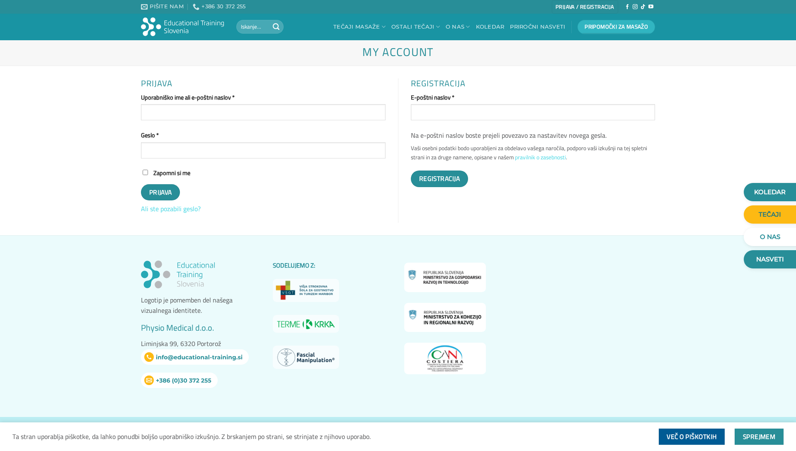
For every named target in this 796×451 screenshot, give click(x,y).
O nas (455, 27)
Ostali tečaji (412, 27)
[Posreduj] (276, 27)
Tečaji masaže (356, 27)
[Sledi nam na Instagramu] (635, 7)
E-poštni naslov (446, 97)
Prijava (160, 192)
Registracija (439, 179)
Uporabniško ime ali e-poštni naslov (201, 97)
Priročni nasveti (537, 27)
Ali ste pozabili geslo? (171, 208)
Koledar (490, 27)
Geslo (163, 135)
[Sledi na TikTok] (643, 7)
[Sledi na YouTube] (650, 7)
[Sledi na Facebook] (627, 7)
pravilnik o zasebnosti (540, 157)
